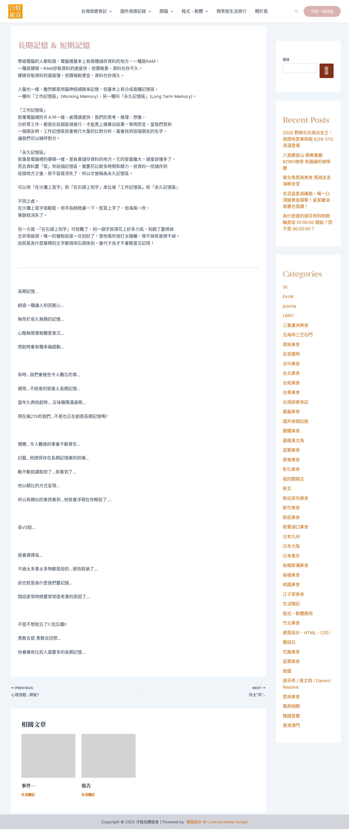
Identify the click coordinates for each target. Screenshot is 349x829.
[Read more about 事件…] (48, 755)
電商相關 (291, 706)
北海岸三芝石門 (298, 334)
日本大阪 (291, 546)
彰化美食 (291, 469)
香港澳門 (291, 725)
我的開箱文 (293, 479)
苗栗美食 (291, 661)
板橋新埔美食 (295, 565)
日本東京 (291, 555)
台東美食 (291, 392)
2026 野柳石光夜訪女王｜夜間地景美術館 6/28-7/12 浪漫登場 (308, 139)
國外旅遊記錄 (133, 11)
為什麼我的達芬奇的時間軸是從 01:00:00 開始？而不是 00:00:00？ (307, 222)
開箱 (164, 11)
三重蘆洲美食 (295, 325)
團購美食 (291, 430)
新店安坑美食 (295, 498)
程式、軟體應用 (298, 613)
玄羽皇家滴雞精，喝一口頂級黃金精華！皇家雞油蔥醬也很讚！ (306, 200)
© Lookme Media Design (225, 822)
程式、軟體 (192, 11)
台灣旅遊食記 (94, 11)
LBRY (288, 315)
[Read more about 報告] (108, 755)
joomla (289, 306)
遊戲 (287, 671)
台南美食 (291, 382)
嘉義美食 (291, 411)
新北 (287, 488)
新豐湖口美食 (295, 526)
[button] (109, 11)
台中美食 (291, 363)
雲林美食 (291, 696)
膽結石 (289, 642)
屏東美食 (291, 459)
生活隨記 (28, 794)
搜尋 (286, 59)
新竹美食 (291, 507)
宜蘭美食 (291, 450)
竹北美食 (291, 623)
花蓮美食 (291, 651)
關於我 (261, 11)
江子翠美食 (293, 594)
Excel (288, 296)
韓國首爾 (291, 715)
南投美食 (291, 344)
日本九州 (291, 536)
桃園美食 (291, 584)
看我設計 (194, 822)
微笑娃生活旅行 (231, 11)
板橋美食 (291, 575)
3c (285, 286)
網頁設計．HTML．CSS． (308, 632)
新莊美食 (291, 517)
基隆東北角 (293, 440)
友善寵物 (291, 354)
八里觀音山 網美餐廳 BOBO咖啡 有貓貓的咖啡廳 (306, 162)
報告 (86, 785)
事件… (28, 785)
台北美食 (291, 373)
